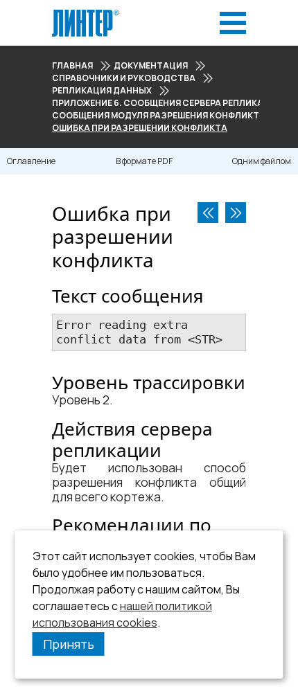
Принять (68, 644)
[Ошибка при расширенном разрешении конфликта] (235, 212)
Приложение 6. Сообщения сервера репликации (167, 103)
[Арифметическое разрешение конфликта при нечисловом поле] (208, 212)
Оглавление (31, 161)
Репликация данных (102, 90)
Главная (72, 65)
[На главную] (85, 13)
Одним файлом (261, 161)
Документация (151, 65)
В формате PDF (144, 161)
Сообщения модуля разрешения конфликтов (162, 115)
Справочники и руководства (123, 78)
